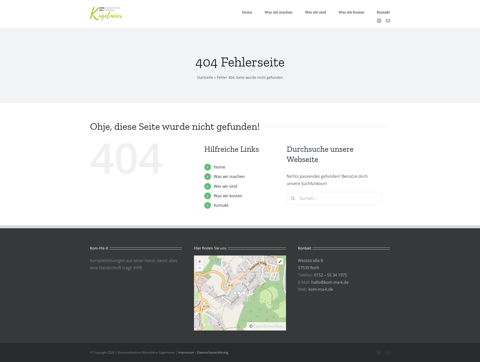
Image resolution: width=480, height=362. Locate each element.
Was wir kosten (228, 195)
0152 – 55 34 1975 (330, 275)
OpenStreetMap (269, 326)
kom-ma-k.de (320, 289)
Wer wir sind (225, 186)
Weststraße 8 (310, 260)
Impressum (186, 352)
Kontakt (221, 205)
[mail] (388, 21)
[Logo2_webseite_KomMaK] (106, 9)
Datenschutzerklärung (212, 352)
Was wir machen (229, 176)
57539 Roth (308, 267)
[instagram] (379, 21)
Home (219, 167)
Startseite (205, 77)
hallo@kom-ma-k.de (329, 282)
